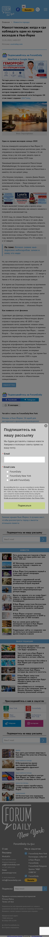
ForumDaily (15, 471)
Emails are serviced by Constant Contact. (17, 498)
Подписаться (24, 505)
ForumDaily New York (20, 475)
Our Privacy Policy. (38, 498)
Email (7, 454)
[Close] (46, 425)
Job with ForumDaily (20, 480)
